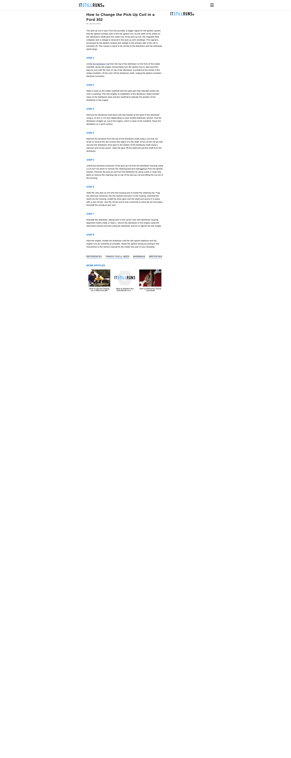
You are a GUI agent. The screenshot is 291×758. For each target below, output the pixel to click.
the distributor (99, 64)
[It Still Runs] (91, 5)
